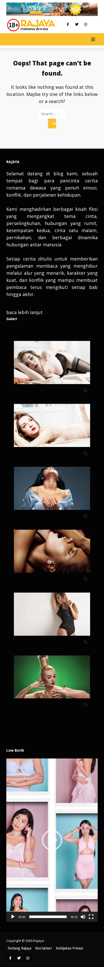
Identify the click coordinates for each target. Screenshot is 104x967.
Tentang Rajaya (19, 948)
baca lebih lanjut (24, 312)
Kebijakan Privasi (69, 948)
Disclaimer (43, 948)
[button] (52, 840)
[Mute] (83, 916)
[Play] (12, 916)
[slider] (48, 917)
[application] (52, 840)
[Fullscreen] (91, 916)
